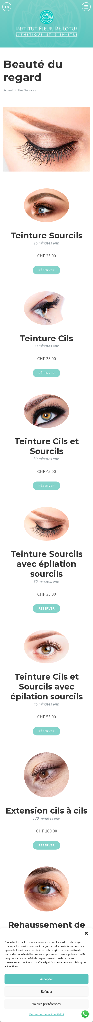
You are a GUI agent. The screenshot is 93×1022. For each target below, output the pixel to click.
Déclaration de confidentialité (46, 1014)
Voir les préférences (46, 1004)
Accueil (8, 90)
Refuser (46, 991)
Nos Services (27, 90)
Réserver (46, 270)
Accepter (46, 979)
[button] (86, 933)
